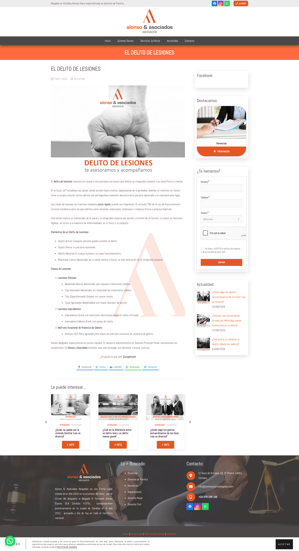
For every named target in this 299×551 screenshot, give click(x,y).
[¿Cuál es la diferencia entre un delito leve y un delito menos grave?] (118, 407)
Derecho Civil (134, 504)
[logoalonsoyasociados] (149, 21)
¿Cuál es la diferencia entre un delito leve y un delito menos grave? (117, 433)
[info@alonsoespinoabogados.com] (192, 486)
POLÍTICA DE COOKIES (67, 547)
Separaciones (135, 492)
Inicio (126, 534)
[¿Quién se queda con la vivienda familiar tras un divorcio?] (70, 407)
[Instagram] (221, 3)
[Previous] (46, 422)
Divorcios (132, 473)
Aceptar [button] (284, 544)
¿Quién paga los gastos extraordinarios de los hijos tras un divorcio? (164, 433)
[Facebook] (214, 3)
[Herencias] (221, 122)
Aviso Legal (136, 534)
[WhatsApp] (227, 3)
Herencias (221, 143)
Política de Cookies (154, 534)
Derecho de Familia (138, 479)
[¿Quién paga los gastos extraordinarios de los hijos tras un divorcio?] (165, 407)
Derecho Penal (135, 498)
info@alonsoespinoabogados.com (215, 486)
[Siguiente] (190, 422)
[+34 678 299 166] (192, 497)
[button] (10, 541)
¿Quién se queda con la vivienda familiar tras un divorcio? (67, 433)
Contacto (171, 534)
